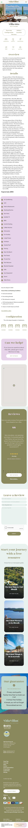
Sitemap (5, 772)
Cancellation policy (6, 311)
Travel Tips (5, 761)
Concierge (5, 763)
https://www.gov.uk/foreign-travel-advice (14, 812)
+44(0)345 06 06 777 (10, 751)
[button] (2, 14)
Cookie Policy (6, 770)
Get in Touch (14, 475)
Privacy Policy (6, 769)
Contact (5, 766)
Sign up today (11, 791)
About (4, 764)
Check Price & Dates (20, 825)
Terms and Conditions (8, 767)
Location (19, 32)
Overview (9, 30)
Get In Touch (14, 356)
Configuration (9, 32)
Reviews (14, 34)
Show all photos (20, 17)
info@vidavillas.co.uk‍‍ (10, 752)
